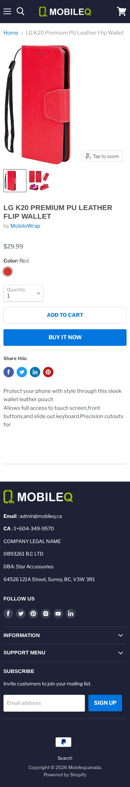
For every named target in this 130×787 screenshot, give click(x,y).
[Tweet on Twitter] (22, 372)
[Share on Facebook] (8, 372)
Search (65, 758)
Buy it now (65, 337)
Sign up (105, 703)
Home (10, 33)
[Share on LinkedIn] (35, 372)
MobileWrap (25, 226)
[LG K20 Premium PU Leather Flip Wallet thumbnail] (15, 181)
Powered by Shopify (65, 774)
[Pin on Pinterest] (48, 372)
